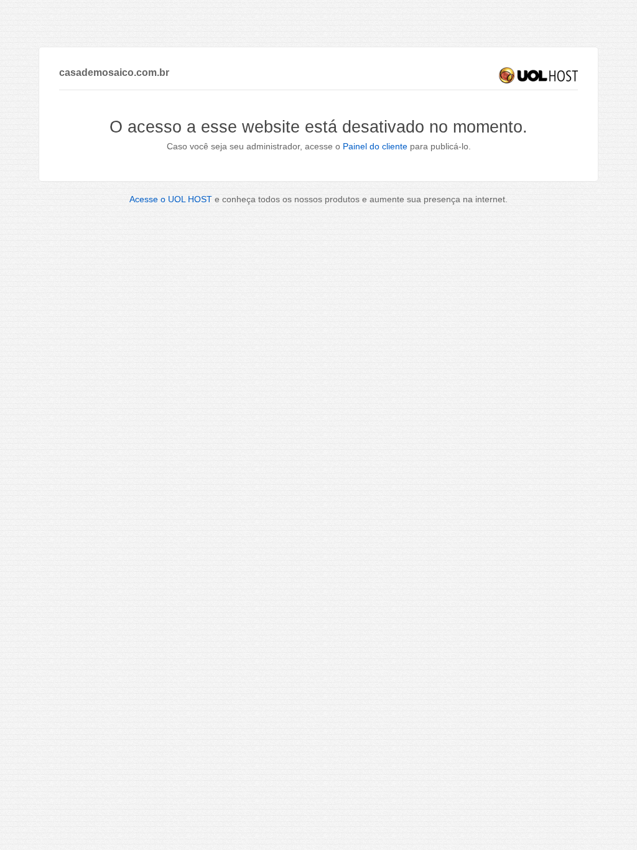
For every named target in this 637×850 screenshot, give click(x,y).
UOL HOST (538, 75)
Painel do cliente (375, 146)
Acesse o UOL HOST (170, 199)
